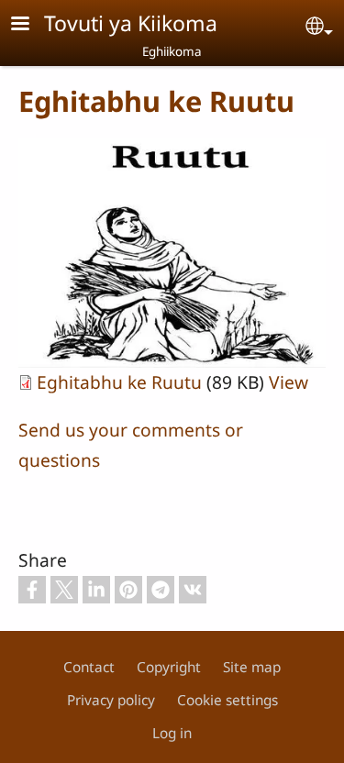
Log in (172, 733)
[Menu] (31, 25)
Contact (89, 667)
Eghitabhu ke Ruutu (119, 382)
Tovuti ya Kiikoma (130, 23)
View (288, 382)
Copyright (169, 667)
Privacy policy (111, 700)
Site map (252, 667)
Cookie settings (227, 700)
